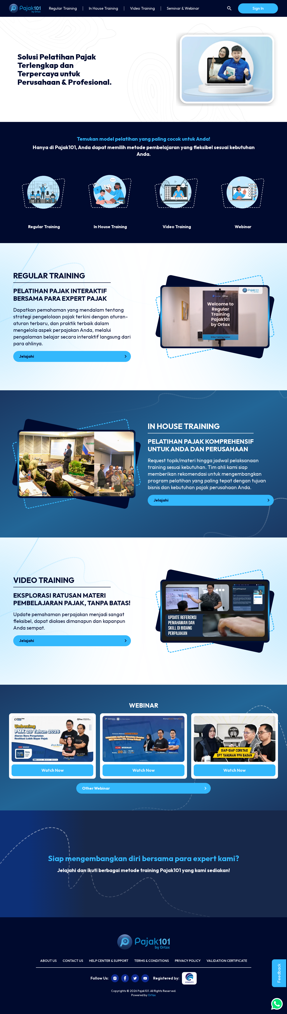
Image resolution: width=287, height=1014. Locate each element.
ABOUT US (48, 960)
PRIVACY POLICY (188, 960)
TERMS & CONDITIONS (151, 960)
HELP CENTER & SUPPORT (108, 960)
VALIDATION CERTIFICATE (227, 960)
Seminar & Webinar (183, 8)
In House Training (103, 8)
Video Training (142, 8)
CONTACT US (73, 960)
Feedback (279, 973)
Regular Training (63, 8)
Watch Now (52, 770)
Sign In (258, 8)
